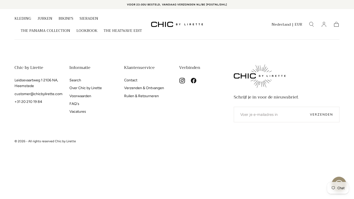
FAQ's (74, 104)
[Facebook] (193, 80)
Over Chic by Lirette (85, 88)
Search (75, 80)
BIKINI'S (66, 19)
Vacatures (77, 111)
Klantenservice (139, 67)
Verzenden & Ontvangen (144, 88)
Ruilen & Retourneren (141, 96)
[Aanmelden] (324, 24)
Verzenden (321, 114)
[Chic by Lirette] (260, 76)
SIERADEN (89, 19)
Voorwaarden (80, 96)
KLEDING (23, 19)
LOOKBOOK (86, 31)
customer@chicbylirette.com (38, 94)
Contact (130, 80)
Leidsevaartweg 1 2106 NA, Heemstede (36, 83)
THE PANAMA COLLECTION (45, 31)
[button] (287, 25)
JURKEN (44, 19)
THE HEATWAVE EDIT (123, 31)
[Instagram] (182, 80)
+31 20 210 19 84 (28, 102)
